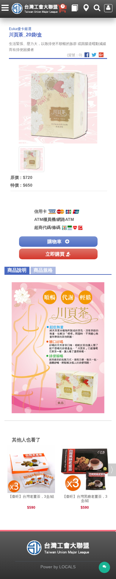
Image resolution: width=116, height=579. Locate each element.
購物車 (54, 241)
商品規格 (43, 270)
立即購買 (55, 254)
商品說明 (16, 270)
